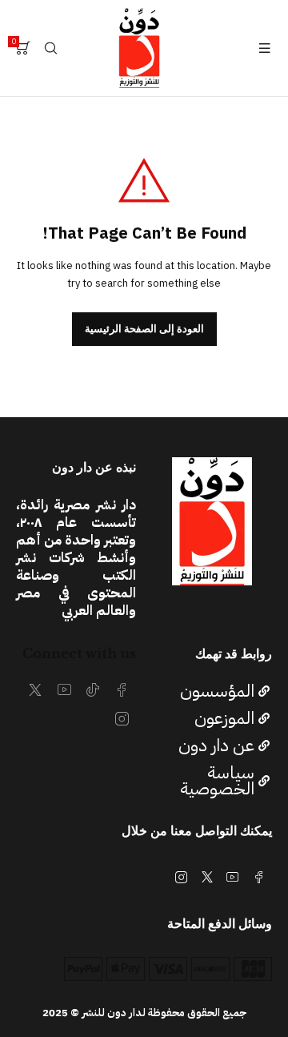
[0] (23, 48)
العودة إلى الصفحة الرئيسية (144, 328)
